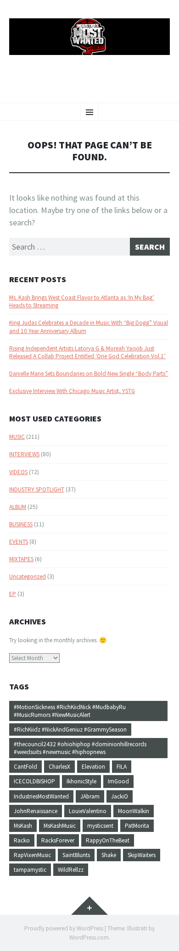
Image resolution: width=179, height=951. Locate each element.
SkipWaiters (142, 855)
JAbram (90, 796)
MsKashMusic (60, 826)
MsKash (23, 826)
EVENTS (18, 542)
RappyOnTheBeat (107, 840)
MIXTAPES (21, 559)
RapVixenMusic (32, 855)
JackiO (119, 796)
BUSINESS (21, 524)
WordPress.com (89, 937)
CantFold (25, 767)
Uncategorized (27, 576)
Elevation (93, 767)
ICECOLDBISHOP (34, 781)
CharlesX (59, 767)
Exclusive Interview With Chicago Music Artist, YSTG (72, 391)
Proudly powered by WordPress (63, 928)
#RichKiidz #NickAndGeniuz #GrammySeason (70, 729)
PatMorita (137, 826)
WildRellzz (71, 870)
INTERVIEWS (24, 454)
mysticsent (100, 826)
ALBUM (17, 507)
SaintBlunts (76, 855)
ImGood (118, 781)
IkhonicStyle (81, 781)
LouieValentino (87, 811)
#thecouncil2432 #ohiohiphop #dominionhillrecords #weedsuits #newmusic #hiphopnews (80, 748)
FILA (122, 767)
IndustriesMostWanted (41, 796)
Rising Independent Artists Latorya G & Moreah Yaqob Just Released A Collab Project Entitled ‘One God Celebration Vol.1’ (87, 352)
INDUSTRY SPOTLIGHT (36, 489)
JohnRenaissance (35, 811)
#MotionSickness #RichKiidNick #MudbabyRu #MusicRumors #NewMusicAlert (70, 711)
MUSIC (17, 437)
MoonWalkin (133, 811)
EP (12, 594)
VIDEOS (18, 472)
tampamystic (30, 870)
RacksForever (57, 840)
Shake (108, 855)
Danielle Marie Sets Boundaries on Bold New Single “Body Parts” (88, 373)
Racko (22, 840)
